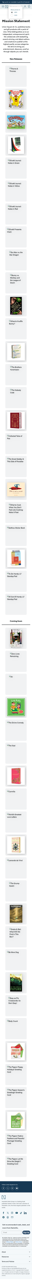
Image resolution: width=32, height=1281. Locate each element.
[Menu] (3, 6)
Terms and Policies (8, 1261)
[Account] (25, 6)
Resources (5, 1257)
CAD (15, 15)
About (4, 1252)
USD (15, 12)
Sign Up (26, 1232)
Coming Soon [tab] (16, 621)
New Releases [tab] (16, 59)
